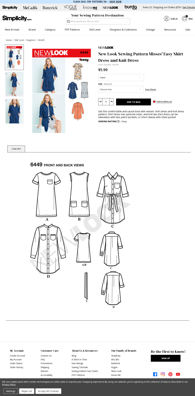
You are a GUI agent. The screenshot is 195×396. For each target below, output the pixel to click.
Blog (74, 355)
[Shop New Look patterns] (111, 7)
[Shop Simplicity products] (10, 7)
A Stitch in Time (79, 359)
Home (9, 40)
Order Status (16, 363)
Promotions (46, 363)
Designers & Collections (123, 29)
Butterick (115, 363)
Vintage (150, 29)
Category (50, 29)
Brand (32, 29)
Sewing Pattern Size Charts (85, 371)
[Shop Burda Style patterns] (131, 7)
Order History (16, 367)
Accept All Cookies (48, 391)
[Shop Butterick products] (50, 7)
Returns (44, 371)
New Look (116, 371)
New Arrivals (12, 29)
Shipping (45, 367)
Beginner (31, 40)
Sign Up (165, 358)
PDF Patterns (72, 29)
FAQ (43, 359)
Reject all (27, 391)
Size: (105, 84)
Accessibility (46, 375)
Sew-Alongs (77, 363)
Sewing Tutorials (80, 367)
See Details (188, 7)
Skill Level (94, 29)
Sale (187, 29)
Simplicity (115, 355)
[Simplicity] (16, 18)
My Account (16, 359)
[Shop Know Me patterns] (90, 7)
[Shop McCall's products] (30, 7)
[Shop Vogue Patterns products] (70, 7)
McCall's (115, 359)
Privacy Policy (8, 384)
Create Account (17, 355)
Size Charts (150, 89)
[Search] (68, 22)
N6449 (41, 40)
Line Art (16, 148)
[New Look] (144, 48)
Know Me (116, 375)
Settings (10, 391)
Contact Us (46, 355)
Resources (170, 29)
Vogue (114, 367)
